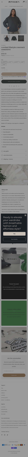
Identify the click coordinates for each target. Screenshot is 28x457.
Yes (14, 233)
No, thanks (14, 239)
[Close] (25, 215)
